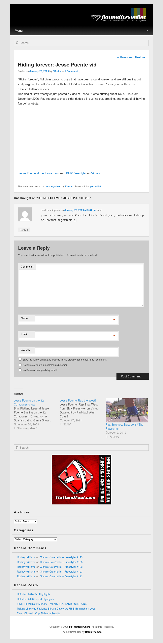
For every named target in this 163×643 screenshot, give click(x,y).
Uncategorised (53, 186)
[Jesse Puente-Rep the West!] (83, 412)
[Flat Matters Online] (119, 21)
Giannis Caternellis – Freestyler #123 (61, 557)
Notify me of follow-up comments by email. (45, 364)
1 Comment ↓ (72, 71)
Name (24, 318)
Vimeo (95, 173)
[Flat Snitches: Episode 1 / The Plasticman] (127, 410)
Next (140, 57)
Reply (24, 230)
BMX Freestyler (76, 173)
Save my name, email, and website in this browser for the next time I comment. (65, 359)
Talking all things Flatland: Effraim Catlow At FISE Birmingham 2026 (56, 608)
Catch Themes (93, 632)
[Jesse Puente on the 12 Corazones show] (37, 414)
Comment (27, 266)
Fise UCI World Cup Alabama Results (38, 613)
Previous (124, 57)
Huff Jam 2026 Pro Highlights (33, 594)
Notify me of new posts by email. (40, 370)
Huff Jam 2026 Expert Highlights (35, 599)
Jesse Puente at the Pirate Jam (38, 173)
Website (25, 350)
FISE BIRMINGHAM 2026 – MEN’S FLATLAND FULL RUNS (52, 604)
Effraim (57, 71)
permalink (95, 186)
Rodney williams (26, 557)
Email (24, 334)
